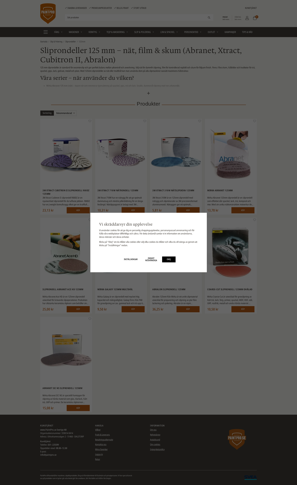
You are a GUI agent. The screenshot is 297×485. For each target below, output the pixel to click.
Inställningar (131, 259)
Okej (169, 259)
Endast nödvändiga (151, 259)
